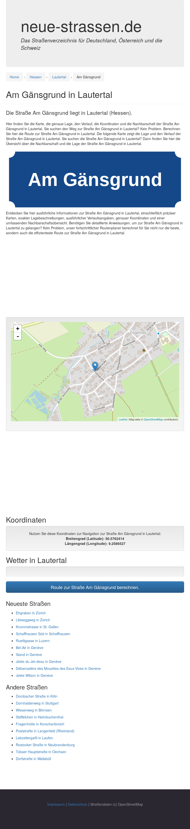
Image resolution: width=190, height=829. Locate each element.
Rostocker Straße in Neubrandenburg (45, 744)
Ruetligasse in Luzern (33, 640)
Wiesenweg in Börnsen (34, 710)
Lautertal (59, 76)
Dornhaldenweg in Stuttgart (37, 703)
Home (14, 76)
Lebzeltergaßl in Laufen (34, 737)
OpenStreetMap (153, 419)
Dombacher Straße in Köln (36, 696)
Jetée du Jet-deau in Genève (38, 661)
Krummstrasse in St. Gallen (37, 626)
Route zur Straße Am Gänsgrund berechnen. (95, 587)
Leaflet (123, 419)
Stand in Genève (29, 654)
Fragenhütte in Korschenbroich (40, 723)
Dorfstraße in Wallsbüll (33, 758)
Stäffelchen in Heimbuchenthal (39, 716)
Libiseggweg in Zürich (33, 619)
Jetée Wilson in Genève (34, 675)
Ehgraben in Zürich (31, 612)
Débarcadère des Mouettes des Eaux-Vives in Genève (58, 668)
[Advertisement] (95, 277)
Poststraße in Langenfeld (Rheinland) (45, 730)
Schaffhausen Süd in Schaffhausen (43, 633)
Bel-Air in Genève (29, 647)
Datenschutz (77, 804)
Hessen (36, 76)
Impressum (56, 804)
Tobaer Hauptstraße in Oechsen (41, 751)
